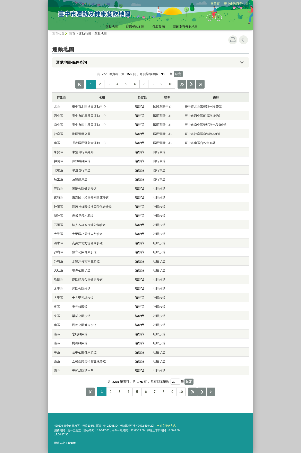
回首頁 (215, 3)
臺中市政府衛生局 (236, 3)
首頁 (72, 33)
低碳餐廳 (159, 26)
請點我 (139, 106)
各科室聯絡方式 (166, 425)
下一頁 (191, 84)
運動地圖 (111, 26)
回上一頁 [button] (243, 39)
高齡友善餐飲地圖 (185, 26)
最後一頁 (200, 84)
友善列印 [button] (232, 39)
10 (170, 84)
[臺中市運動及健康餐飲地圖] (112, 15)
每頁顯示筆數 (149, 74)
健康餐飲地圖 (135, 26)
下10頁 (182, 84)
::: (46, 1)
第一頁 (79, 84)
